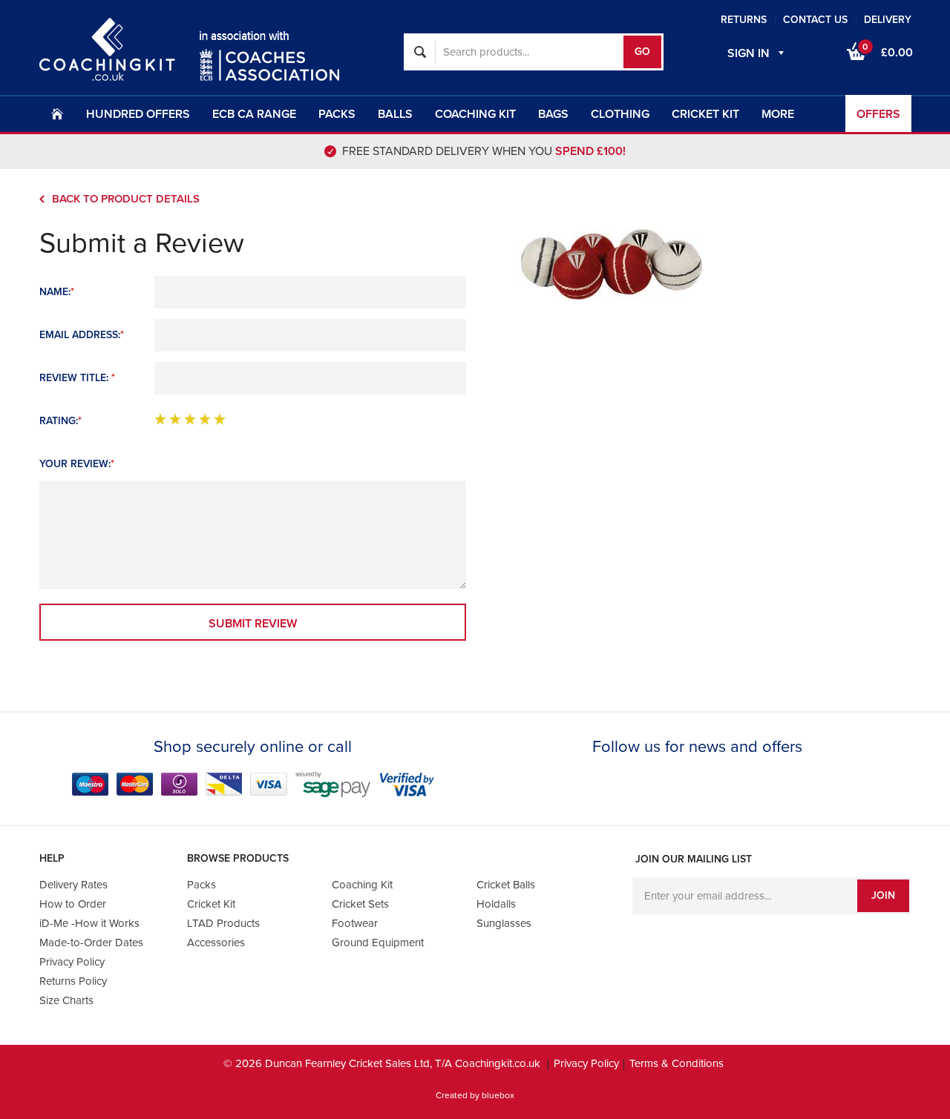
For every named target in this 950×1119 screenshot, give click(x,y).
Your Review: (76, 464)
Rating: (60, 421)
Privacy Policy (586, 1063)
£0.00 (887, 51)
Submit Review (253, 623)
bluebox (498, 1095)
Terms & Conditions (676, 1063)
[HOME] (57, 113)
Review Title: (77, 378)
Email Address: (81, 335)
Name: (56, 291)
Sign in (748, 53)
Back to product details (126, 199)
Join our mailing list (693, 859)
